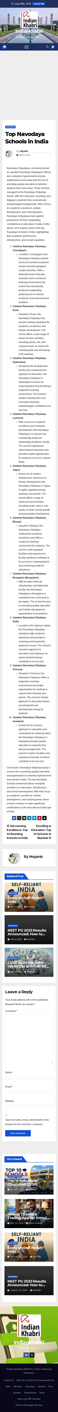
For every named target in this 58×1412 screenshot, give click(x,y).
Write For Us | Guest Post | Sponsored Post (35, 1380)
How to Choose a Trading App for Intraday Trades (28, 1218)
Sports (42, 1393)
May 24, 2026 (17, 1190)
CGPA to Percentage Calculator (29, 1405)
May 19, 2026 (17, 1223)
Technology (30, 1386)
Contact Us (9, 1380)
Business (17, 1393)
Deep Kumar (35, 1223)
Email (9, 1086)
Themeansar (28, 1373)
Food (50, 1386)
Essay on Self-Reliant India (26, 900)
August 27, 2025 (19, 1257)
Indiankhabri (29, 31)
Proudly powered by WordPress (20, 1369)
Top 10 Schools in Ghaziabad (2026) (22, 1182)
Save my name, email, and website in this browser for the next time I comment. (27, 1122)
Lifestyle (41, 1386)
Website (9, 1101)
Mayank (24, 151)
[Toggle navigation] (26, 46)
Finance (11, 1209)
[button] (47, 47)
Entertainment (30, 1393)
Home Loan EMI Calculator (29, 1399)
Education (10, 127)
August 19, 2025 (19, 1290)
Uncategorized (14, 1176)
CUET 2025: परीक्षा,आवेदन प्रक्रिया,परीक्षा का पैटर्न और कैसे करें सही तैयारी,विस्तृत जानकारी (27, 966)
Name (9, 1072)
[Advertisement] (29, 81)
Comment (11, 1011)
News (8, 1386)
